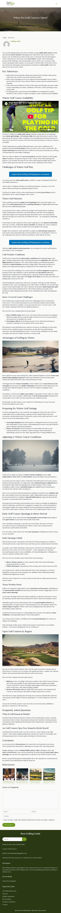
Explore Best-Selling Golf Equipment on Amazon (30, 174)
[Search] (24, 839)
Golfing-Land (15, 41)
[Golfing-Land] (6, 47)
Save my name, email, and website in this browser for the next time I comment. (29, 820)
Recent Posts (11, 37)
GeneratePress (41, 910)
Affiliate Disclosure (8, 896)
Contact (5, 904)
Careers (5, 894)
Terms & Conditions (8, 902)
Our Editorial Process (9, 891)
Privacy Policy (6, 899)
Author (4, 37)
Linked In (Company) (9, 881)
